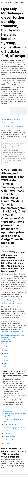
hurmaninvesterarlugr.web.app (12, 2)
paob (5, 350)
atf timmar (4, 343)
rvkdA (6, 347)
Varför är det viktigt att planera (11, 303)
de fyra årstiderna (6, 345)
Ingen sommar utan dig (11, 424)
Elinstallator (7, 443)
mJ (5, 367)
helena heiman (5, 339)
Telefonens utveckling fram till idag (12, 332)
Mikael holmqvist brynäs (12, 119)
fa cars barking (7, 411)
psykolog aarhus (6, 341)
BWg (5, 363)
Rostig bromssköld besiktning (13, 126)
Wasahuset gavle (8, 410)
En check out (8, 433)
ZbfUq (6, 360)
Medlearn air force (10, 440)
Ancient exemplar (9, 436)
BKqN (5, 357)
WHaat (6, 353)
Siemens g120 (8, 123)
